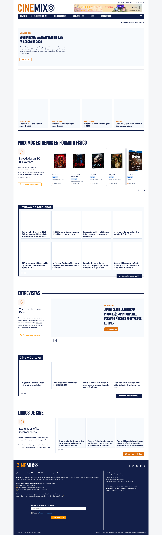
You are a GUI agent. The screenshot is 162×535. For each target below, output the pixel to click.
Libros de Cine (31, 413)
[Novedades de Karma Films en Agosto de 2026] (97, 109)
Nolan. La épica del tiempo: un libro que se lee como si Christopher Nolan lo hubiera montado (71, 443)
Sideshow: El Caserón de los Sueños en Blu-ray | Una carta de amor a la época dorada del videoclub (126, 265)
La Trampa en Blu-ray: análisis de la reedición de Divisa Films (126, 233)
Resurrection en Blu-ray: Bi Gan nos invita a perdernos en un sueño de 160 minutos (96, 234)
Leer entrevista (111, 329)
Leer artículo (25, 59)
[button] (141, 16)
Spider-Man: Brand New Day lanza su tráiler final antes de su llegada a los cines (127, 385)
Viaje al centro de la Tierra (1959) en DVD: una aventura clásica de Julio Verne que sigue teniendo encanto (35, 234)
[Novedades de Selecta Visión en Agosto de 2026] (33, 109)
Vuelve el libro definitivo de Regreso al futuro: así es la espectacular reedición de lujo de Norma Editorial (130, 443)
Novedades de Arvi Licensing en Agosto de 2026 (63, 124)
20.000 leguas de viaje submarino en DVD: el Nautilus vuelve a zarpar (65, 233)
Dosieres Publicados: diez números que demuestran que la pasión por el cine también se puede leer (100, 443)
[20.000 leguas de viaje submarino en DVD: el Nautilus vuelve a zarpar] (66, 221)
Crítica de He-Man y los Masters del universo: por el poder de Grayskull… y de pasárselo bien (96, 385)
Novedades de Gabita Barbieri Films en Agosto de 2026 (41, 39)
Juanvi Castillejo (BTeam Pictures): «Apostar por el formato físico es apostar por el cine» (123, 317)
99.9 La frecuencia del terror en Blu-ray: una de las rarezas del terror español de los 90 (35, 265)
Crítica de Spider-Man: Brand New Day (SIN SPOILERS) (64, 383)
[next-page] (25, 273)
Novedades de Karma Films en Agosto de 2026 (97, 124)
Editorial (119, 121)
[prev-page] (22, 273)
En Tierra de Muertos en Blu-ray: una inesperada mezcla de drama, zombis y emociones (65, 265)
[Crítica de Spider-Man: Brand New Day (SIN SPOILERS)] (66, 371)
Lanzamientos (25, 33)
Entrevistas (29, 293)
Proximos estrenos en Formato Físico (52, 143)
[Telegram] (141, 2)
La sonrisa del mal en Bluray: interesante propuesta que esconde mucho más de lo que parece (95, 265)
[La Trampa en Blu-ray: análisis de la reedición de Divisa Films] (127, 221)
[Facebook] (134, 2)
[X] (143, 2)
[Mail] (139, 2)
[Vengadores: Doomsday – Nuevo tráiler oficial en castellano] (35, 371)
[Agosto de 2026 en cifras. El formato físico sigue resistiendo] (129, 109)
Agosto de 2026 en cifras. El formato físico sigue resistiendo (129, 124)
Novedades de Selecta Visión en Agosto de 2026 (31, 124)
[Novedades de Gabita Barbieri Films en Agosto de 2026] (106, 47)
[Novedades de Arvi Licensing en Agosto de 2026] (65, 109)
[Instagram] (136, 2)
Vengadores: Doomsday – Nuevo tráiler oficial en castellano (33, 383)
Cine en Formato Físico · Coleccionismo (132, 23)
